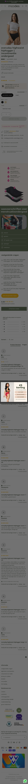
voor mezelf (20, 392)
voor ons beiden (20, 397)
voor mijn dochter (20, 394)
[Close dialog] (26, 383)
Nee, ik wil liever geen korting (20, 399)
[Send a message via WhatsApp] (25, 781)
